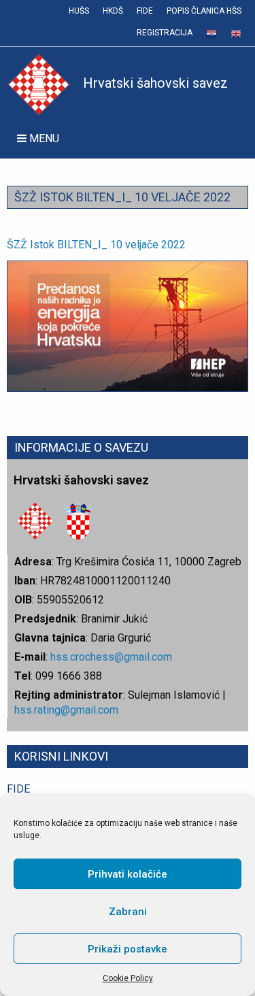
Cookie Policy (128, 978)
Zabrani (128, 912)
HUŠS (79, 11)
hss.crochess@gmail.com (111, 656)
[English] (236, 34)
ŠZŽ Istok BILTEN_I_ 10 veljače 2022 (96, 244)
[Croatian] (211, 34)
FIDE (145, 11)
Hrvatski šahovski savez (155, 83)
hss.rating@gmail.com (66, 709)
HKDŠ (113, 11)
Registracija (164, 32)
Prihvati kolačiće (127, 874)
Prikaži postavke (127, 949)
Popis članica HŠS (204, 11)
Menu (43, 138)
